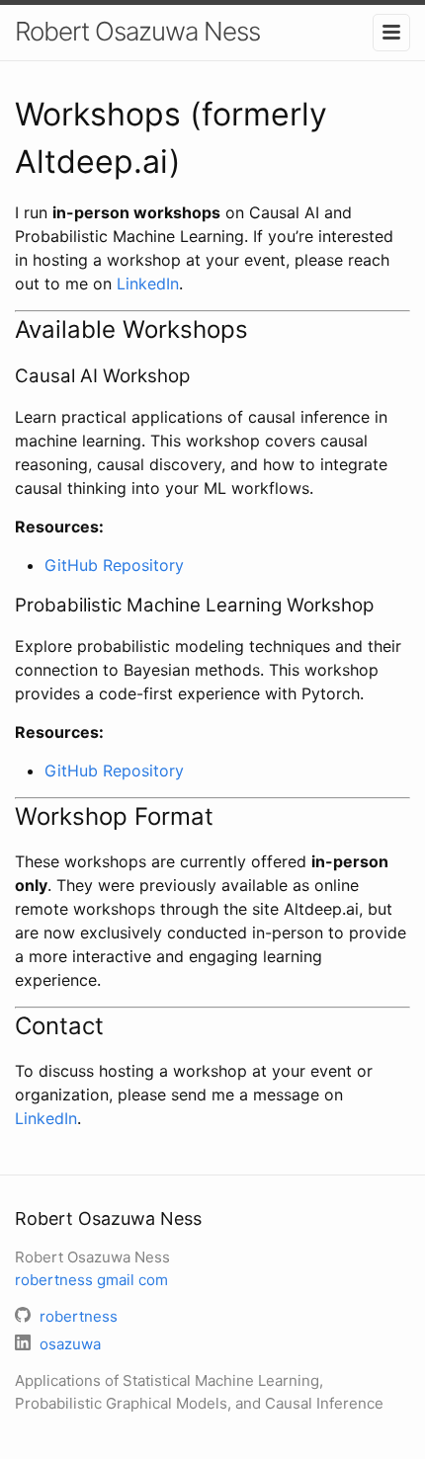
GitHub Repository (114, 565)
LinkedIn (148, 283)
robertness (91, 1279)
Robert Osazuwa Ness (137, 31)
